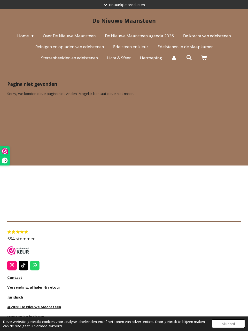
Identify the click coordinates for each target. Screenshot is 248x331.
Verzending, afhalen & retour (33, 287)
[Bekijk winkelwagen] (204, 58)
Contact (14, 277)
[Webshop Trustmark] (18, 251)
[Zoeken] (189, 58)
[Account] (174, 58)
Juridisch (15, 297)
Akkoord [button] (228, 324)
